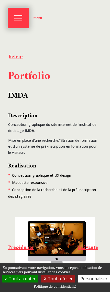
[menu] (18, 18)
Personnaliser (94, 278)
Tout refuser (60, 278)
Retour (16, 57)
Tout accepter (22, 278)
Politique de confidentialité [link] (55, 286)
